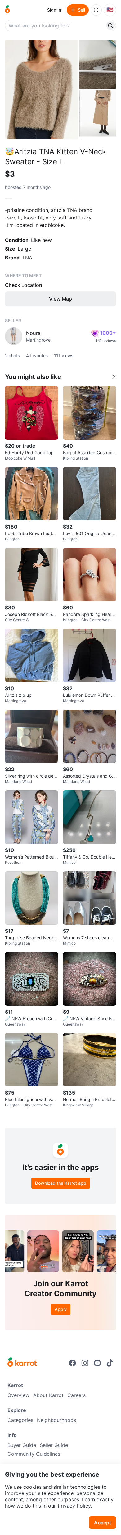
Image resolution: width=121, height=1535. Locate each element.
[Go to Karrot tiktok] (110, 1363)
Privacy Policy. (75, 1506)
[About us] (96, 10)
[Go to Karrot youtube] (97, 1363)
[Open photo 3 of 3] (97, 114)
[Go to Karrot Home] (22, 1363)
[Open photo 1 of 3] (41, 89)
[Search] (110, 25)
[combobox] (55, 25)
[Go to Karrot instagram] (85, 1363)
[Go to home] (7, 10)
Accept (102, 1522)
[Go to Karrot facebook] (72, 1363)
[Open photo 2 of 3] (97, 64)
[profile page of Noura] (13, 336)
